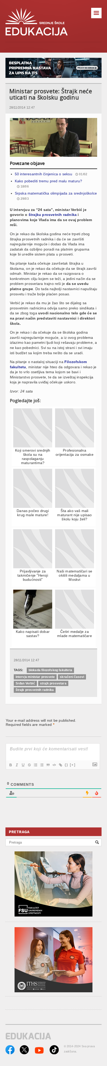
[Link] (60, 765)
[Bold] (10, 765)
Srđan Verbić (25, 683)
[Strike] (29, 765)
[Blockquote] (48, 765)
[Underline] (23, 765)
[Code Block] (54, 765)
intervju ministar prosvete (35, 677)
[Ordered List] (35, 765)
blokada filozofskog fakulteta (50, 670)
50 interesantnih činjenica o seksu (43, 174)
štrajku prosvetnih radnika (53, 215)
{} (66, 765)
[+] (73, 765)
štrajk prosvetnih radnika (35, 690)
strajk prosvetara (53, 683)
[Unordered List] (41, 765)
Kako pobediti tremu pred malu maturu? (48, 181)
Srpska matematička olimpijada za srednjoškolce (56, 193)
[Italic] (17, 765)
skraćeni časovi (72, 677)
